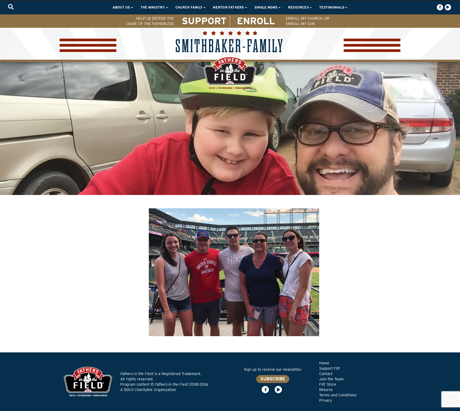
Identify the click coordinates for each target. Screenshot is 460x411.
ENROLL (256, 20)
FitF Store (327, 384)
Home (324, 363)
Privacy (325, 400)
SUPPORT (204, 20)
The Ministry (153, 7)
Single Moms (266, 7)
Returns (326, 390)
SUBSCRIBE (272, 378)
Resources (299, 7)
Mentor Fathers (229, 7)
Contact (325, 374)
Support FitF (329, 368)
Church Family (189, 7)
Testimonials (332, 7)
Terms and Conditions (338, 395)
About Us (122, 7)
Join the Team (331, 379)
